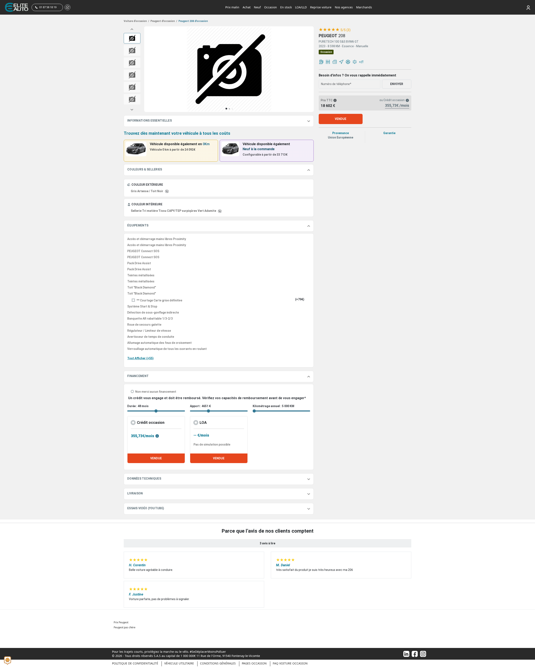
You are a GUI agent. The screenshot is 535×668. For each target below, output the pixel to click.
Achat (247, 7)
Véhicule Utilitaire (179, 663)
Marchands (364, 7)
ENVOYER (396, 84)
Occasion (270, 7)
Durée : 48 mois (138, 406)
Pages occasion (254, 663)
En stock (286, 7)
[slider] (329, 29)
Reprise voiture (320, 7)
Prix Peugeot (121, 622)
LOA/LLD (301, 7)
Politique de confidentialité (135, 663)
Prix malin (232, 7)
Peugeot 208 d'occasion (193, 21)
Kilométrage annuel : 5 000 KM (273, 406)
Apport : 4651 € (200, 406)
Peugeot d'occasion (163, 21)
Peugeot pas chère (124, 627)
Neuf (257, 7)
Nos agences (344, 7)
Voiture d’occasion (136, 21)
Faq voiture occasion (290, 663)
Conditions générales (218, 663)
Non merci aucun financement (155, 391)
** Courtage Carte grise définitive (159, 300)
